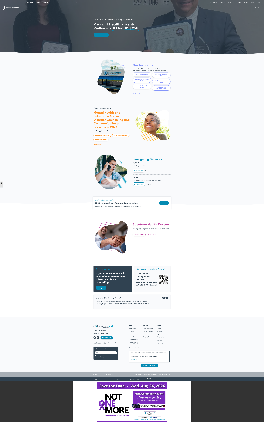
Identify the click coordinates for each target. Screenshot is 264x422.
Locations (159, 340)
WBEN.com (122, 303)
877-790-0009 (142, 282)
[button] (77, 2)
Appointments (213, 2)
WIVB (130, 303)
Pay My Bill (222, 2)
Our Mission (131, 331)
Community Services (147, 334)
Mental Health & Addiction (148, 328)
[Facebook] (163, 298)
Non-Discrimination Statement (150, 374)
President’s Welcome (133, 339)
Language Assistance (137, 374)
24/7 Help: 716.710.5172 (100, 331)
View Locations (160, 343)
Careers (239, 2)
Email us (154, 356)
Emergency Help (160, 337)
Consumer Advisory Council (135, 348)
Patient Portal (231, 2)
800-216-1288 (142, 285)
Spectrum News (143, 303)
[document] (132, 401)
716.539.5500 (29, 2)
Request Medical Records (162, 334)
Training (246, 2)
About (130, 325)
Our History (131, 334)
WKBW (134, 303)
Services (145, 325)
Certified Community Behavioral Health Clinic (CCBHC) (134, 344)
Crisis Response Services (148, 331)
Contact (259, 2)
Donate (252, 2)
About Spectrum (132, 328)
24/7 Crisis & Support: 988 (101, 333)
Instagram (100, 303)
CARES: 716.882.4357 (42, 2)
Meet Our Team (132, 337)
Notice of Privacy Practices (164, 374)
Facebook (145, 301)
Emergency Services (147, 337)
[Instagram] (166, 298)
